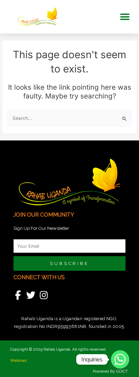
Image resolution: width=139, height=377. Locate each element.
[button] (124, 16)
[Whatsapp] (120, 359)
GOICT (122, 371)
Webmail (18, 360)
